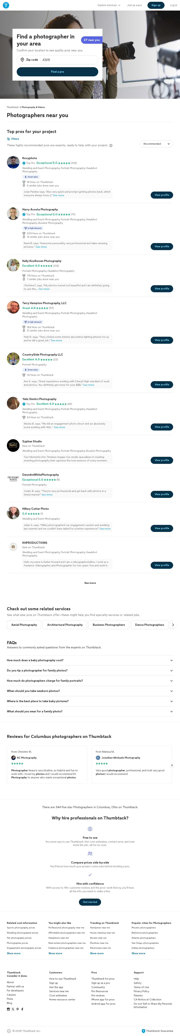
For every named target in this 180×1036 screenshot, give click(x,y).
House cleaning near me (102, 933)
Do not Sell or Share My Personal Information (153, 1005)
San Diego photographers (145, 943)
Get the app (56, 987)
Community (98, 987)
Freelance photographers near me (66, 948)
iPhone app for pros (102, 999)
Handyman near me (100, 927)
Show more (13, 953)
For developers (15, 990)
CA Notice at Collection (147, 999)
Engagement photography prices (24, 948)
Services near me (59, 991)
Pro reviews (98, 995)
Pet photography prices (19, 938)
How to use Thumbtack (62, 978)
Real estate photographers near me (67, 943)
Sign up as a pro (100, 983)
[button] (28, 163)
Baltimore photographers (145, 933)
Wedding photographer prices (22, 933)
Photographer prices (17, 943)
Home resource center (62, 999)
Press (10, 998)
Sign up (53, 983)
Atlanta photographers (144, 938)
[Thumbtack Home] (6, 5)
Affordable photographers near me (67, 933)
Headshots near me (59, 938)
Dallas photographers (143, 948)
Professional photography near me (66, 927)
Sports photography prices (21, 927)
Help (136, 978)
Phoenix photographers (144, 927)
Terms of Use (141, 987)
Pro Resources (99, 991)
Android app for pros (103, 1003)
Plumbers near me (99, 943)
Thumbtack (12, 107)
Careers (11, 994)
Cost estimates (58, 995)
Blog (9, 1003)
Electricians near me (100, 948)
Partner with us (15, 986)
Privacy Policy (141, 991)
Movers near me (98, 938)
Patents (138, 995)
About (10, 982)
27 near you (92, 40)
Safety (137, 983)
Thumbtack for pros (102, 978)
